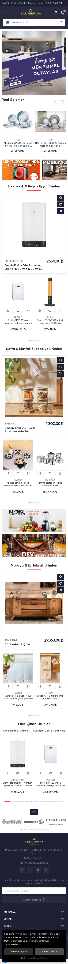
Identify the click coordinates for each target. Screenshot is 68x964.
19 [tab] (53, 801)
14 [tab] (40, 801)
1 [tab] (29, 340)
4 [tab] (36, 340)
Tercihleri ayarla (19, 951)
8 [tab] (26, 801)
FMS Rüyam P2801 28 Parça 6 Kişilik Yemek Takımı (50, 144)
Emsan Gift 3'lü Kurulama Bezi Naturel (49, 697)
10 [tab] (31, 801)
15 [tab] (43, 801)
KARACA (18, 480)
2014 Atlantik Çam (17, 644)
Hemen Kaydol (32, 899)
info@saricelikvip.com (36, 862)
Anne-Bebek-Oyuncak (16, 730)
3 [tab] (34, 340)
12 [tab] (36, 801)
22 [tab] (60, 801)
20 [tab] (55, 801)
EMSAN (9, 423)
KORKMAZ (50, 480)
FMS (18, 140)
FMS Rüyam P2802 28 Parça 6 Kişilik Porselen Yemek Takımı (17, 144)
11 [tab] (33, 801)
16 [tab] (45, 801)
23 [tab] (62, 801)
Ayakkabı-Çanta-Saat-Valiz (49, 730)
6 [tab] (21, 801)
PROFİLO (18, 317)
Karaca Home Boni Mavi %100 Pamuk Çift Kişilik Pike (18, 697)
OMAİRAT (11, 640)
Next (62, 101)
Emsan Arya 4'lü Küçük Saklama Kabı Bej (20, 429)
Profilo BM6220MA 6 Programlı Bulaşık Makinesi (18, 321)
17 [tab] (48, 801)
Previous (55, 101)
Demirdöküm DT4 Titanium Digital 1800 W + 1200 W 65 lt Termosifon (23, 267)
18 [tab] (50, 801)
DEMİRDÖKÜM (14, 261)
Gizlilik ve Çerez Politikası (35, 958)
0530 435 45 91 (35, 858)
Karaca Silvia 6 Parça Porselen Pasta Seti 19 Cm (18, 484)
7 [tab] (23, 801)
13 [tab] (38, 801)
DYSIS (50, 317)
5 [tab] (39, 340)
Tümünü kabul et (49, 951)
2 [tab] (31, 340)
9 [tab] (28, 801)
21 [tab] (58, 801)
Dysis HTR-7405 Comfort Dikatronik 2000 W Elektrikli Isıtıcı (50, 322)
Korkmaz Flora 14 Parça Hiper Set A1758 (50, 484)
